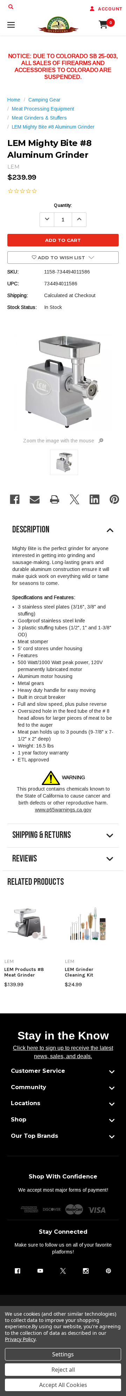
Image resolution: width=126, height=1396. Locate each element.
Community (28, 1087)
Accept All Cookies (63, 1385)
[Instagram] (85, 1271)
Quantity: (63, 205)
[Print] (54, 499)
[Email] (34, 499)
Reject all (63, 1369)
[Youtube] (40, 1271)
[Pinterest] (114, 499)
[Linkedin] (94, 499)
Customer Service (38, 1071)
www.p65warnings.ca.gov (63, 810)
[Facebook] (14, 499)
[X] (74, 499)
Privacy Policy (20, 1339)
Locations (25, 1103)
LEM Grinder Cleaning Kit (79, 972)
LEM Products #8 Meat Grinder (24, 972)
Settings (63, 1354)
